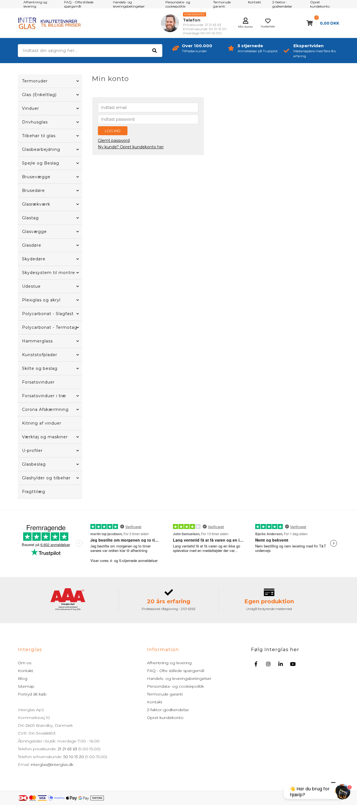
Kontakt (25, 670)
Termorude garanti (165, 694)
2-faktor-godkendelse (168, 709)
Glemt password (114, 140)
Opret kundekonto (165, 717)
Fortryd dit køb (32, 694)
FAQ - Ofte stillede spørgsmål (175, 670)
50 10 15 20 (73, 756)
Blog (22, 678)
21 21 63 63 (67, 748)
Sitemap (26, 686)
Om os (24, 662)
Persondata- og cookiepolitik (175, 686)
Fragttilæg (33, 491)
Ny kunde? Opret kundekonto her (131, 146)
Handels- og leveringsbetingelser (179, 678)
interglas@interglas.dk (52, 764)
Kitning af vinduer (41, 423)
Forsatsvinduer (38, 382)
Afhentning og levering (169, 662)
